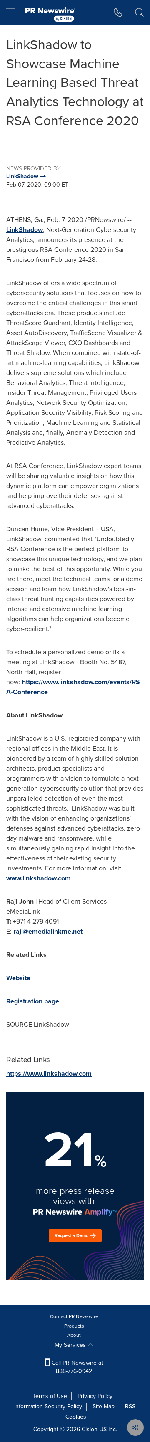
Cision (90, 1429)
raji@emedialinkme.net (47, 931)
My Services (71, 1345)
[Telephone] (118, 12)
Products (74, 1326)
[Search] (139, 12)
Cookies (75, 1416)
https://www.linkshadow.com (49, 1073)
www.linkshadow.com (38, 878)
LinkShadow (24, 229)
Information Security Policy (48, 1406)
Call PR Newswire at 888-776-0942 (76, 1366)
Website (18, 978)
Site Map (103, 1406)
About (74, 1335)
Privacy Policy (95, 1396)
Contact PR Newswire (74, 1316)
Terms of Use (50, 1396)
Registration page (32, 1001)
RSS (130, 1406)
